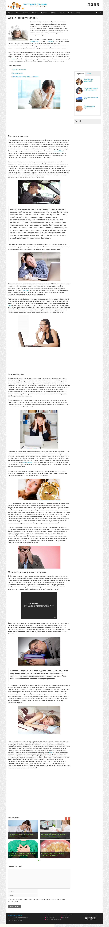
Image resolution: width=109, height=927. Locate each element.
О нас (48, 915)
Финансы (44, 12)
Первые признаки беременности (89, 107)
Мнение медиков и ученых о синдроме (25, 76)
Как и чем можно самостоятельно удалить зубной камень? (52, 854)
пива (50, 753)
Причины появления (19, 70)
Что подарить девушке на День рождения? (91, 89)
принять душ (34, 41)
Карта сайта (65, 917)
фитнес (13, 59)
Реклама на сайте (67, 915)
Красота (34, 12)
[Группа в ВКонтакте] (89, 5)
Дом (17, 12)
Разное (78, 12)
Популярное (80, 74)
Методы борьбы (17, 73)
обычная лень (27, 462)
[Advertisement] (39, 123)
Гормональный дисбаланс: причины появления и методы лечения (53, 835)
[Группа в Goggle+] (98, 5)
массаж (50, 41)
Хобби (53, 12)
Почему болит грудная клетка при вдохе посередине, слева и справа (22, 854)
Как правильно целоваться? (88, 80)
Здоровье (25, 12)
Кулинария (62, 12)
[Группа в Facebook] (92, 5)
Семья (9, 12)
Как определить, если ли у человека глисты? (21, 835)
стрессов (25, 290)
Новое (89, 74)
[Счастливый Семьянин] (27, 5)
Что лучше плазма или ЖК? (91, 98)
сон (9, 305)
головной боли (59, 151)
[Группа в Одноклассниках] (95, 5)
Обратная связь (50, 917)
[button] (12, 13)
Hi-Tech (70, 12)
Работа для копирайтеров (53, 919)
